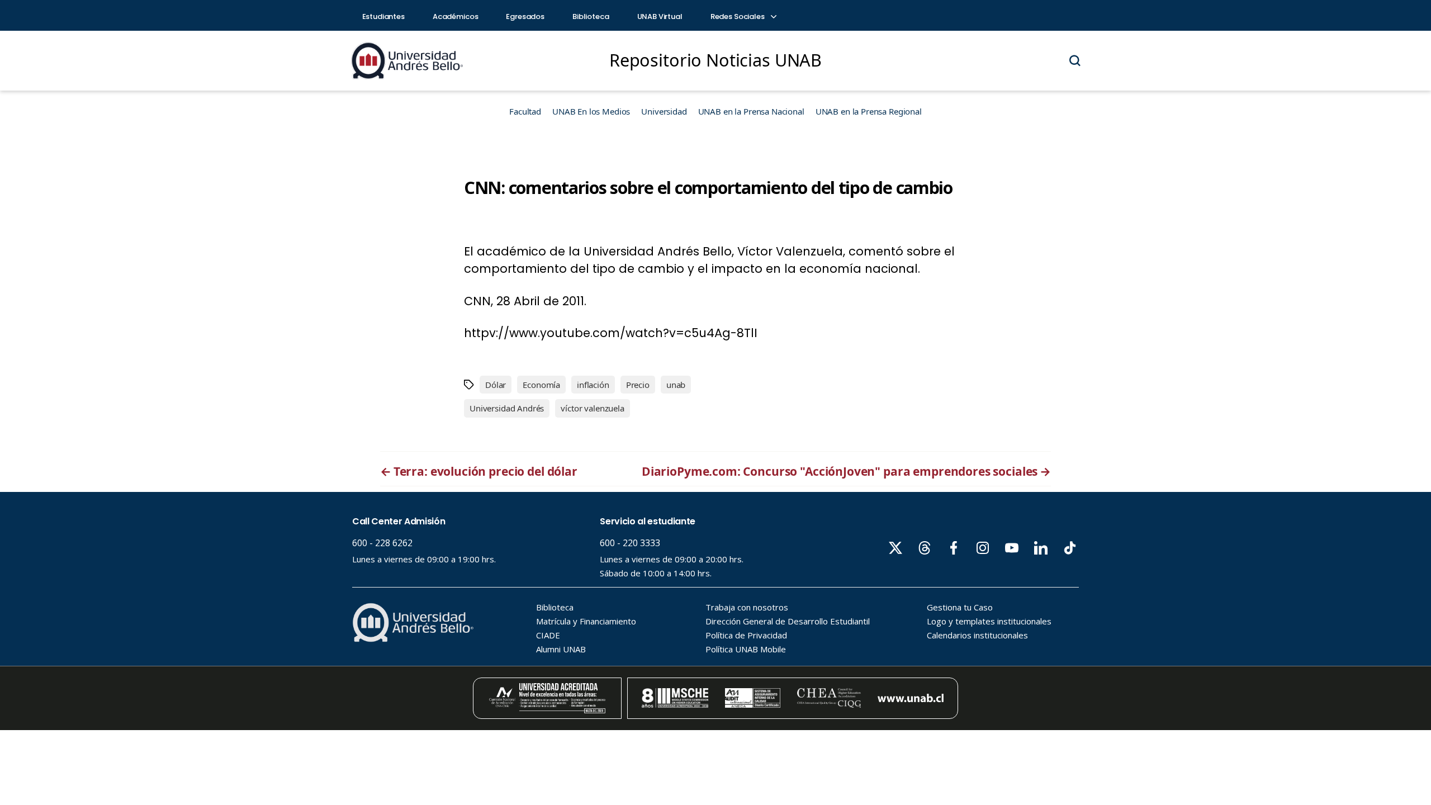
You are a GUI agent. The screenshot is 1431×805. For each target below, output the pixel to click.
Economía (541, 384)
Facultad (525, 111)
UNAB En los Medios (591, 111)
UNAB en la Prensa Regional (869, 111)
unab (675, 384)
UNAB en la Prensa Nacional (751, 111)
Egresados (525, 16)
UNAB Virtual (660, 16)
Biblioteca (590, 16)
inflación (593, 384)
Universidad (663, 111)
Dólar (495, 384)
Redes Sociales (738, 16)
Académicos (455, 16)
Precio (638, 384)
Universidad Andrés (507, 408)
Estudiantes (383, 16)
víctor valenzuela (592, 408)
